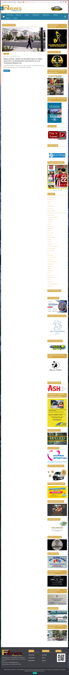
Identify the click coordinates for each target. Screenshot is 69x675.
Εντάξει (35, 673)
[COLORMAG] (12, 650)
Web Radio (44, 655)
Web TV (43, 657)
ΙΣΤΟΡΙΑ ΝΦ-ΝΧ (9, 15)
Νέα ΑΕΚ (44, 660)
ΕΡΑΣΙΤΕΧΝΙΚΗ (50, 228)
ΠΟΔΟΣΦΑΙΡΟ (50, 266)
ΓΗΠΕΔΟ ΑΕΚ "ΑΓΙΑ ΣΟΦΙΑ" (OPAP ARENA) (56, 213)
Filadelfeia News (17, 56)
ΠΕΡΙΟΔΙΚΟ (55, 15)
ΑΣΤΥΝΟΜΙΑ (50, 208)
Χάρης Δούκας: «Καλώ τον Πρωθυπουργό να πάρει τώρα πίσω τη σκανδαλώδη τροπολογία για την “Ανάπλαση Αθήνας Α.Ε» (22, 61)
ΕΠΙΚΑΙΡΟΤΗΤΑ (46, 15)
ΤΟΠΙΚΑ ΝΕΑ (18, 15)
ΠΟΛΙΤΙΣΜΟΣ (50, 270)
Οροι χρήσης (31, 657)
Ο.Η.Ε (48, 253)
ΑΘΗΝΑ (49, 204)
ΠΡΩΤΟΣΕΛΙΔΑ (50, 275)
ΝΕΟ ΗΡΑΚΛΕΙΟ (50, 250)
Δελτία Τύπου (32, 660)
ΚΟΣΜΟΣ (49, 235)
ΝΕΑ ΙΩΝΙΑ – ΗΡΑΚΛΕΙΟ (52, 246)
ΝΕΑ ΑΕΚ (27, 15)
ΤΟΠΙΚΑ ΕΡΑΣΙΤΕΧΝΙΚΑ (52, 284)
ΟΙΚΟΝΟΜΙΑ (50, 255)
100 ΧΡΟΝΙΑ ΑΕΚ (51, 197)
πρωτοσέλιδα (55, 190)
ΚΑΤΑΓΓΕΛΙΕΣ (50, 233)
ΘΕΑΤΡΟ (49, 230)
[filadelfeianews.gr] (3, 16)
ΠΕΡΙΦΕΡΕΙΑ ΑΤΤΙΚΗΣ (52, 261)
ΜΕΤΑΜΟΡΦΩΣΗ (51, 237)
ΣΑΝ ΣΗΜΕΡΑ (50, 277)
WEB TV (8, 18)
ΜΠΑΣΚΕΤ (49, 239)
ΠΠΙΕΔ (48, 273)
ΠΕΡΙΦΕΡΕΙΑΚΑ (35, 15)
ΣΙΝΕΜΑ (49, 279)
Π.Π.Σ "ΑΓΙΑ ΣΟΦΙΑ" (51, 257)
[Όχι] (67, 671)
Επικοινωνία (31, 655)
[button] (2, 8)
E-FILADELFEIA (50, 199)
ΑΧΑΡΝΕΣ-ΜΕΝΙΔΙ (51, 210)
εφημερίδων (61, 190)
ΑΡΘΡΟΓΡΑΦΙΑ (50, 206)
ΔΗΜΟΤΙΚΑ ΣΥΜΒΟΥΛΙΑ (52, 217)
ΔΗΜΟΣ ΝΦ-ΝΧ (50, 215)
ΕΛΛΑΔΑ (49, 224)
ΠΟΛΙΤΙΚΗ (49, 268)
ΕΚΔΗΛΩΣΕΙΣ (50, 219)
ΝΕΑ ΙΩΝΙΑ (49, 244)
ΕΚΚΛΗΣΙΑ (49, 221)
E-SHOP (15, 18)
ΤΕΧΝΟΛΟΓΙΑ (50, 281)
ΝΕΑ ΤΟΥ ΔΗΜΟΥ (51, 248)
